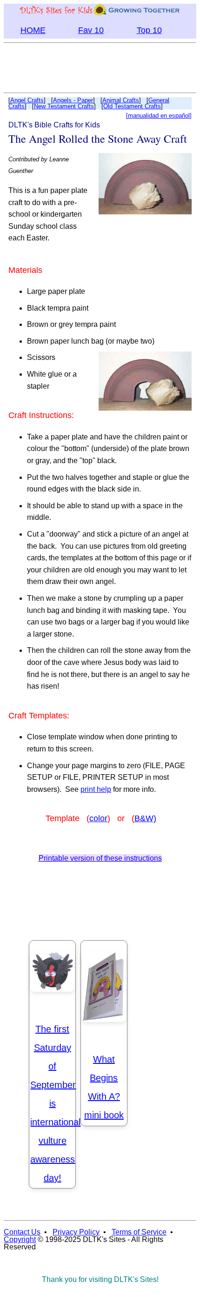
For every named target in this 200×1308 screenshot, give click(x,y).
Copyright (20, 1239)
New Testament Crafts (64, 106)
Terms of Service (139, 1232)
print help (95, 789)
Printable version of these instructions (100, 858)
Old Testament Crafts (132, 106)
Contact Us (22, 1232)
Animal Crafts (120, 100)
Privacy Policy (76, 1232)
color (98, 818)
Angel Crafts (27, 100)
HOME (33, 30)
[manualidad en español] (159, 115)
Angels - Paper (73, 100)
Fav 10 (91, 30)
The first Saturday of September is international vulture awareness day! (55, 1103)
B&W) (145, 818)
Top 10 (149, 30)
